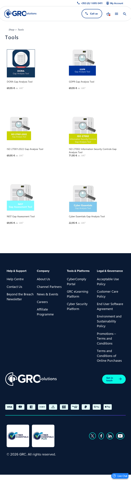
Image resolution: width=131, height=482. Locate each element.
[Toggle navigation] (116, 14)
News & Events (47, 294)
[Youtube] (120, 435)
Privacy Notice (17, 478)
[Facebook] (101, 435)
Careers (42, 301)
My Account (116, 3)
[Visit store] (108, 14)
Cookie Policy (40, 478)
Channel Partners (49, 286)
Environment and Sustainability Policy (109, 321)
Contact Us (14, 286)
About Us (43, 279)
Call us (94, 13)
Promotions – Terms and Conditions (106, 338)
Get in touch (109, 379)
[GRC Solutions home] (31, 379)
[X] (92, 435)
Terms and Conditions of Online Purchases (109, 355)
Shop (11, 29)
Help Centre (15, 279)
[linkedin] (110, 435)
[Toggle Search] (125, 14)
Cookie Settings (66, 478)
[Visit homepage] (20, 14)
